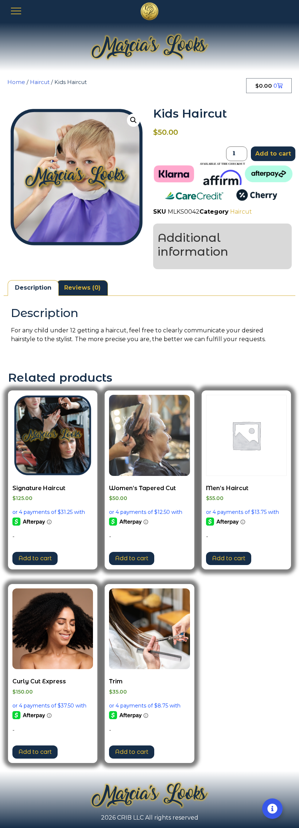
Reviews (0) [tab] (82, 287)
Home (16, 82)
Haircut (40, 82)
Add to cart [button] (35, 558)
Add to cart (273, 153)
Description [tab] (33, 287)
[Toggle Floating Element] (272, 808)
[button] (133, 120)
